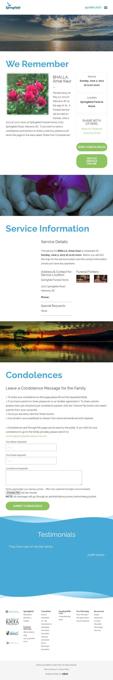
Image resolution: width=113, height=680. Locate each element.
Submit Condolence (27, 505)
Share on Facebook (91, 128)
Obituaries (27, 615)
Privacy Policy (64, 669)
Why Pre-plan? (82, 615)
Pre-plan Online (82, 618)
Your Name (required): (16, 442)
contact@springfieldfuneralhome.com (26, 436)
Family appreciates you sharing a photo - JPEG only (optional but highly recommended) (48, 489)
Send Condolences (92, 146)
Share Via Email (91, 133)
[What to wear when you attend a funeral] (83, 278)
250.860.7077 (93, 7)
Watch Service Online (91, 161)
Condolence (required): (17, 468)
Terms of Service (50, 669)
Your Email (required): (16, 455)
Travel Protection (82, 621)
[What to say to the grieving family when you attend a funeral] (100, 278)
